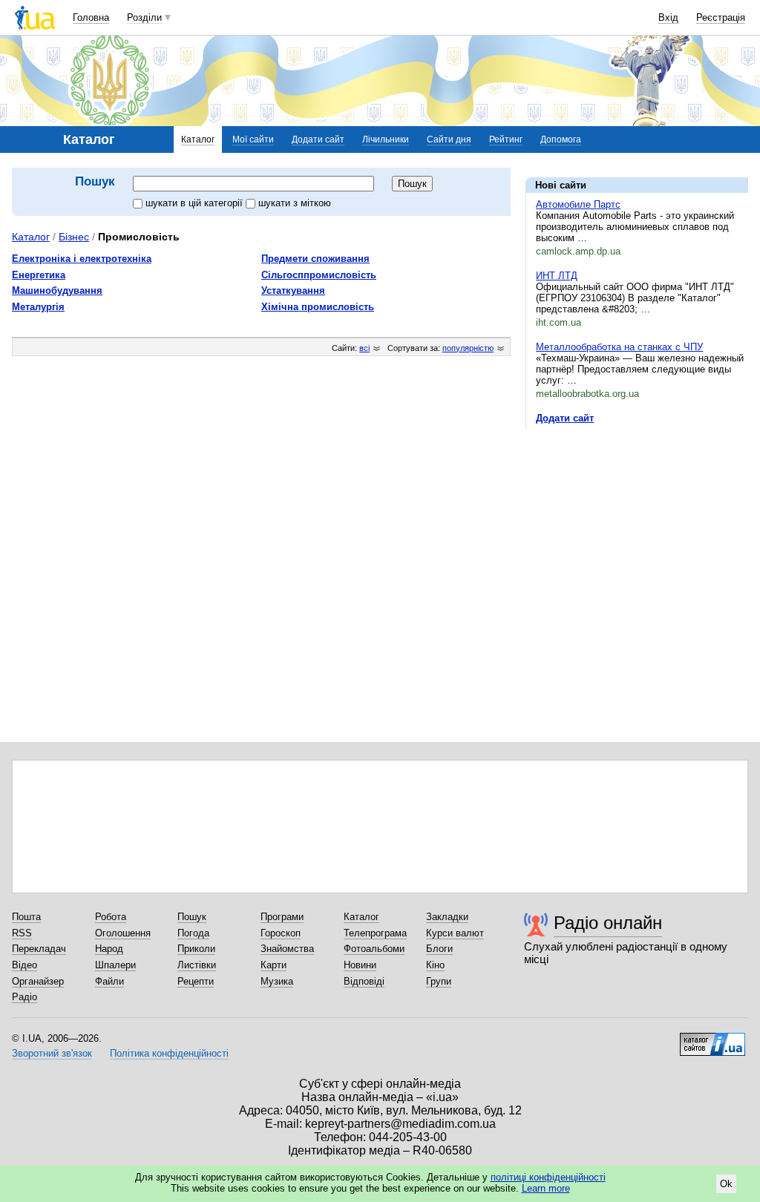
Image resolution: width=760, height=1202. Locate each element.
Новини (360, 965)
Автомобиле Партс (578, 204)
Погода (193, 933)
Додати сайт (318, 139)
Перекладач (39, 948)
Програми (282, 916)
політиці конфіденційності (548, 1177)
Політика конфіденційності (169, 1053)
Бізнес (74, 237)
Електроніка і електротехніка (81, 258)
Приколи (196, 948)
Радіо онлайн (608, 923)
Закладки (447, 916)
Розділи (144, 17)
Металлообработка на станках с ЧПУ (619, 346)
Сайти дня (449, 139)
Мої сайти (253, 139)
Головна (91, 17)
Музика (277, 981)
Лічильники (385, 139)
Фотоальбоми (374, 948)
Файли (109, 981)
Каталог (197, 139)
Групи (438, 981)
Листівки (196, 965)
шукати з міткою (294, 202)
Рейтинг (505, 139)
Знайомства (287, 948)
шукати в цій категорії (195, 202)
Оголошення (123, 933)
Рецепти (195, 981)
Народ (109, 948)
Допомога (560, 139)
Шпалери (115, 965)
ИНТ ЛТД (556, 275)
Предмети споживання (315, 258)
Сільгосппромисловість (318, 274)
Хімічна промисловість (317, 306)
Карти (273, 965)
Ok (726, 1183)
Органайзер (38, 981)
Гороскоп (281, 933)
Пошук (191, 916)
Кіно (435, 965)
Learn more (546, 1188)
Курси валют (455, 933)
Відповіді (364, 981)
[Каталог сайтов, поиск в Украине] (712, 1039)
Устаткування (293, 290)
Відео (24, 965)
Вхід (668, 17)
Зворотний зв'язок (52, 1053)
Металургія (38, 306)
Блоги (439, 948)
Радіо (24, 996)
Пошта (26, 916)
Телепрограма (375, 933)
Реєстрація (720, 17)
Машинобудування (57, 290)
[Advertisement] (636, 532)
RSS (22, 933)
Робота (110, 916)
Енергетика (38, 274)
